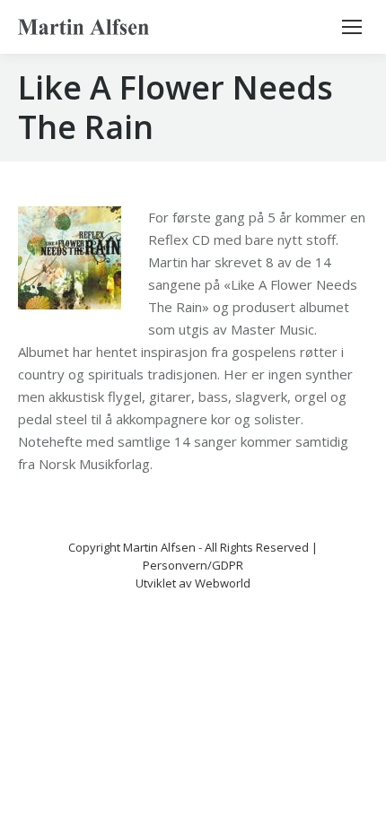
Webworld (222, 583)
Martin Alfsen (159, 547)
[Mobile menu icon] (352, 27)
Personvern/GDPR (193, 565)
